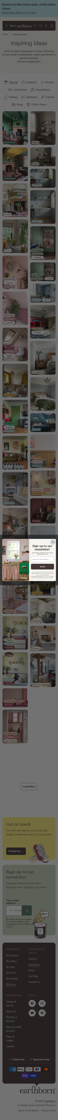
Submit (42, 567)
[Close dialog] (52, 542)
